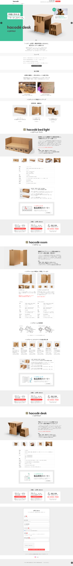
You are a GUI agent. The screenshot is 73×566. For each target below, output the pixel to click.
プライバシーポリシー (46, 562)
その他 (31, 535)
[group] (36, 23)
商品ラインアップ (15, 3)
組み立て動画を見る (27, 314)
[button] (1, 23)
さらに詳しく (20, 121)
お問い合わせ (58, 1)
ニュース (19, 3)
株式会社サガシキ (31, 562)
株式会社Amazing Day (39, 562)
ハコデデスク (26, 535)
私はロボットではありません (28, 545)
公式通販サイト (22, 3)
